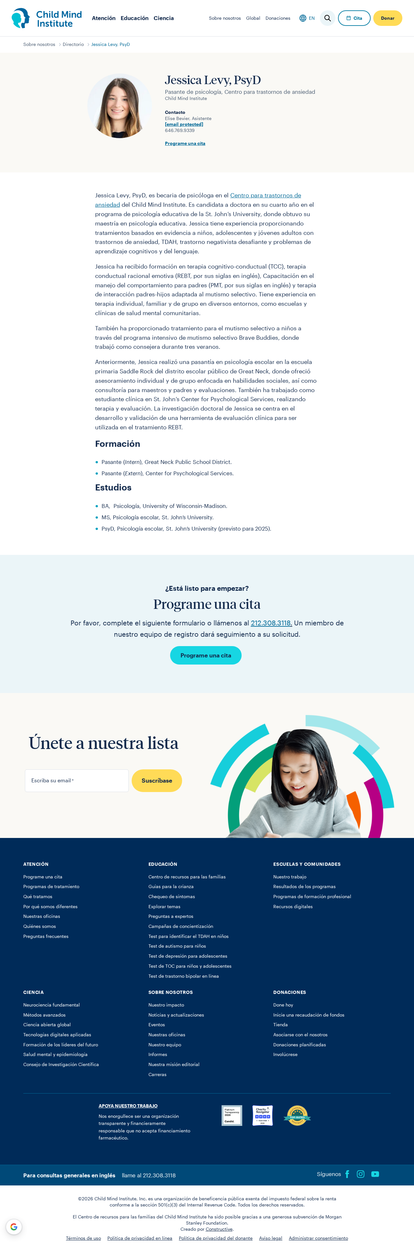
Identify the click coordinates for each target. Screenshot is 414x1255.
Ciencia (164, 18)
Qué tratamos (37, 896)
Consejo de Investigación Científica (61, 1064)
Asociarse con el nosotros (300, 1034)
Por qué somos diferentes (50, 906)
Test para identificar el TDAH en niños (188, 936)
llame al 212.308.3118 (149, 1175)
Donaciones (278, 18)
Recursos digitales (293, 906)
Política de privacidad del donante (216, 1238)
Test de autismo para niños (177, 946)
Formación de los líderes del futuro (60, 1044)
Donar (388, 18)
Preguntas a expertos (170, 916)
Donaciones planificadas (299, 1044)
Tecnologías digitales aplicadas (57, 1034)
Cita (358, 18)
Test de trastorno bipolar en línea (183, 976)
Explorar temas (164, 906)
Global (253, 18)
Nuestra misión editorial (174, 1064)
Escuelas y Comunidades (307, 864)
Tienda (280, 1024)
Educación (134, 18)
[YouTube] (375, 1174)
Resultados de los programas (304, 886)
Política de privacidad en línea (139, 1238)
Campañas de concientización (180, 926)
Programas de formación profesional (312, 896)
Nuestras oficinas (41, 916)
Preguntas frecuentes (46, 936)
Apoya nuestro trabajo (128, 1105)
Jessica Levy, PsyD (110, 44)
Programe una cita (185, 143)
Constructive (219, 1229)
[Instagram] (361, 1174)
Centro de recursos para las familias (187, 876)
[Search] (327, 18)
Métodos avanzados (44, 1015)
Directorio (73, 44)
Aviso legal (270, 1238)
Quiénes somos (39, 926)
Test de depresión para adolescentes (187, 956)
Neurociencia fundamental (51, 1004)
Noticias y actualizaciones (176, 1015)
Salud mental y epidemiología (55, 1054)
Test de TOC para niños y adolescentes (190, 966)
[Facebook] (347, 1174)
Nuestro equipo (164, 1044)
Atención (103, 18)
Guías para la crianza (171, 886)
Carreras (157, 1074)
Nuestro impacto (166, 1004)
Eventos (156, 1024)
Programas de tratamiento (51, 886)
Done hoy (283, 1004)
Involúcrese (285, 1054)
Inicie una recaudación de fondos (308, 1015)
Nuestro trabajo (289, 876)
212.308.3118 (270, 623)
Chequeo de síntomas (171, 896)
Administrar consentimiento (318, 1238)
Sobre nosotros (225, 18)
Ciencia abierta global (47, 1024)
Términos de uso (83, 1238)
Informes (157, 1054)
